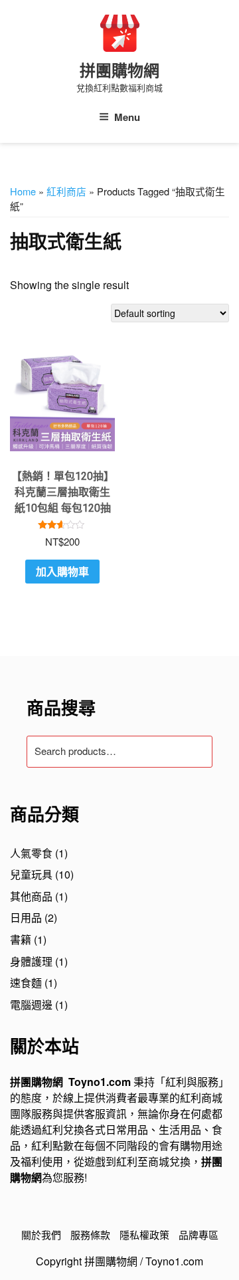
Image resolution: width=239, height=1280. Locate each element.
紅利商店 (66, 191)
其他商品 (31, 896)
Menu (127, 117)
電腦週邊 (31, 1004)
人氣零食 (31, 853)
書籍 (20, 939)
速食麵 (26, 982)
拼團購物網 (119, 71)
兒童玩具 (31, 874)
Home (23, 191)
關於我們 (41, 1234)
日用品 (26, 917)
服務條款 (90, 1234)
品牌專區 (198, 1234)
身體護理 (31, 961)
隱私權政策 (144, 1234)
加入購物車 (62, 571)
